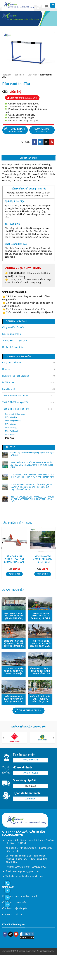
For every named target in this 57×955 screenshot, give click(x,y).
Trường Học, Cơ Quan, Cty (14, 341)
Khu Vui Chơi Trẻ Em (11, 334)
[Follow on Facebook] (5, 934)
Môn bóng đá (10, 424)
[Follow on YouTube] (16, 934)
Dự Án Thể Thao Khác (12, 347)
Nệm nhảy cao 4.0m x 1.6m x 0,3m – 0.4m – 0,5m (42, 559)
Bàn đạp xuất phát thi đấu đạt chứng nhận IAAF (14, 559)
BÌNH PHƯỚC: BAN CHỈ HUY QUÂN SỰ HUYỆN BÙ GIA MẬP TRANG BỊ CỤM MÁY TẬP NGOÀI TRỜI (32, 499)
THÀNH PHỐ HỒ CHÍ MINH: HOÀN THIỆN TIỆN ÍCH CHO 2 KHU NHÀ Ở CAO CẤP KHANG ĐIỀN (32, 476)
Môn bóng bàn (11, 417)
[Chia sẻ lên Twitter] (40, 142)
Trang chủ (7, 75)
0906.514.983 (30, 773)
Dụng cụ (6, 369)
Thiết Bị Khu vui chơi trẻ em (15, 396)
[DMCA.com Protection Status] (27, 935)
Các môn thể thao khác (15, 414)
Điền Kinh (32, 75)
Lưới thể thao (8, 383)
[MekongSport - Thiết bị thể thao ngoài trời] (21, 5)
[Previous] (3, 738)
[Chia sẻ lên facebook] (34, 142)
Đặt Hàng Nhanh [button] (15, 130)
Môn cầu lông (11, 428)
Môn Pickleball (11, 431)
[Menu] (52, 5)
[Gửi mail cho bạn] (46, 142)
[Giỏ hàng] (46, 5)
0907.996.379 (42, 130)
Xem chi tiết (14, 574)
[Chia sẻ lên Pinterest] (52, 142)
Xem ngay (30, 798)
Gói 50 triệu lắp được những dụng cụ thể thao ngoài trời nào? (32, 454)
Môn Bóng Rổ (8, 389)
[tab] (28, 157)
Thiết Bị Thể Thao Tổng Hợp (15, 409)
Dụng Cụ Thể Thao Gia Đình (15, 376)
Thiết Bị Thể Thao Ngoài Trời (15, 402)
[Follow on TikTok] (10, 934)
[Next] (53, 738)
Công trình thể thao (11, 363)
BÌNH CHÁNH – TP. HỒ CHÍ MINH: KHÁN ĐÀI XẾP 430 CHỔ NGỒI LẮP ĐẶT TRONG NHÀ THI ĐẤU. (31, 465)
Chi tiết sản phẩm (28, 158)
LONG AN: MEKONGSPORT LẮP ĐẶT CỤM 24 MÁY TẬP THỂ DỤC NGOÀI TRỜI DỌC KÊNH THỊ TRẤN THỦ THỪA (31, 487)
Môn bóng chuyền (13, 421)
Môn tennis (10, 435)
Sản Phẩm (19, 75)
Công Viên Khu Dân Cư (13, 327)
